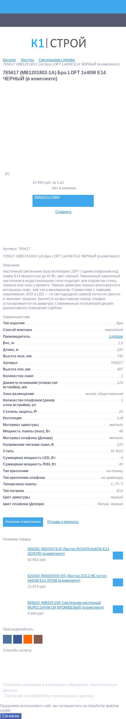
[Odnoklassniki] (27, 639)
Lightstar (116, 337)
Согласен (10, 716)
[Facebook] (17, 639)
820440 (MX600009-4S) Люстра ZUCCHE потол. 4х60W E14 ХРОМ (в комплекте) (67, 578)
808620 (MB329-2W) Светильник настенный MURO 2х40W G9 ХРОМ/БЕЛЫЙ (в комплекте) (66, 605)
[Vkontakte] (7, 639)
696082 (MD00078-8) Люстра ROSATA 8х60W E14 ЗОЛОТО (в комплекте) (68, 551)
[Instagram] (38, 639)
